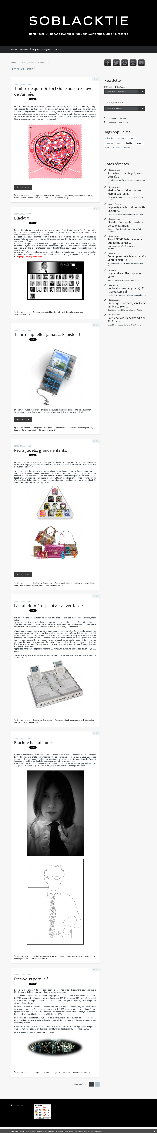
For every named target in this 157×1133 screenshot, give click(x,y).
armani (33, 430)
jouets (69, 583)
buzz (16, 430)
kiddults (63, 583)
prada (27, 430)
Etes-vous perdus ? (31, 979)
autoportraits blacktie (47, 312)
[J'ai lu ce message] (155, 1131)
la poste (89, 195)
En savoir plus (97, 1131)
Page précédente (81, 1084)
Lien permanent (23, 195)
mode (140, 143)
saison (64, 1072)
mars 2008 (44, 62)
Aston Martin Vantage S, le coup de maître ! (126, 174)
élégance (109, 143)
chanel (24, 198)
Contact (57, 49)
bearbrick (88, 583)
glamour (116, 147)
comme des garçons (27, 585)
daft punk (39, 585)
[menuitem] (15, 49)
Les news (46, 1072)
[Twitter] (116, 62)
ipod (67, 720)
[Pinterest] (124, 62)
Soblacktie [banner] (78, 23)
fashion (129, 143)
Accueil (14, 49)
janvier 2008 (16, 62)
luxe (107, 147)
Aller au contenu (7, 2)
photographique (76, 312)
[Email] (141, 62)
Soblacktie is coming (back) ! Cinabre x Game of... (126, 289)
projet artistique (62, 312)
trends (127, 147)
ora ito (21, 430)
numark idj (82, 720)
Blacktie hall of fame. (33, 742)
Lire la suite (24, 187)
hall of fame (77, 956)
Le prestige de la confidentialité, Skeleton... (127, 209)
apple (62, 720)
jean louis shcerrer (42, 198)
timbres (17, 198)
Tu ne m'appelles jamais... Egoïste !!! (47, 334)
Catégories (46, 49)
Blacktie (21, 218)
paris (133, 138)
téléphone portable (84, 428)
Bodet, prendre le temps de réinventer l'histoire (127, 258)
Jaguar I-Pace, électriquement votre (125, 275)
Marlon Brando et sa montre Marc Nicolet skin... (124, 192)
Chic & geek (47, 428)
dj (87, 720)
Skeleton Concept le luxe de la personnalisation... (125, 223)
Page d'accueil (30, 62)
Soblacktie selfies (50, 956)
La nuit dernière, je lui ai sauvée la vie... (50, 605)
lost (59, 1072)
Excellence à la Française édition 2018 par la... (127, 319)
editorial (109, 138)
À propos (34, 49)
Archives (24, 49)
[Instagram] (133, 62)
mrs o (26, 958)
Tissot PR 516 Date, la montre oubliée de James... (125, 241)
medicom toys (78, 583)
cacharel (30, 198)
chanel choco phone (68, 428)
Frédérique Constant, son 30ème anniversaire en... (127, 304)
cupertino (73, 720)
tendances (122, 138)
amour (70, 195)
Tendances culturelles (51, 195)
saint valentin (79, 195)
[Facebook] (107, 62)
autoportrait (88, 956)
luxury (119, 143)
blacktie (68, 956)
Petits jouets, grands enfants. (40, 450)
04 (69, 1072)
